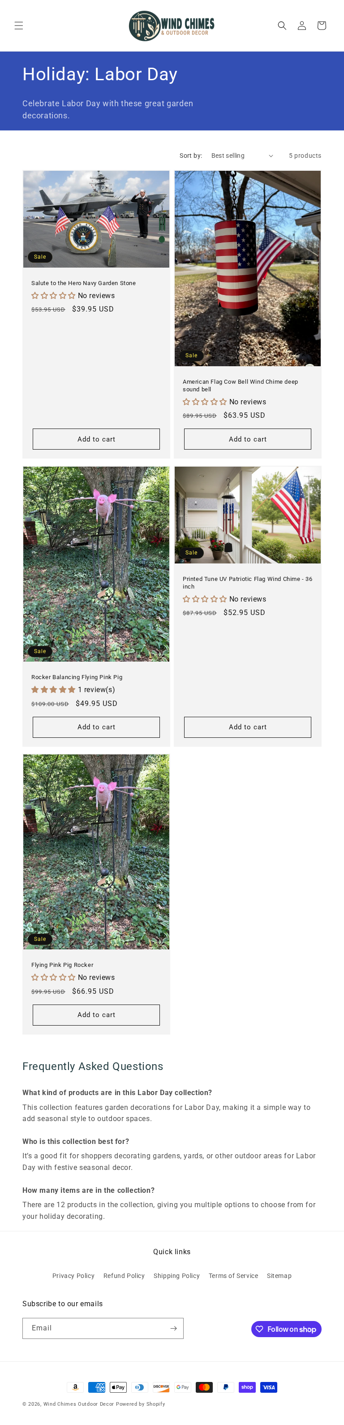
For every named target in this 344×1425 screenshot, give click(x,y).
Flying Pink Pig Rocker (62, 965)
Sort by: (191, 155)
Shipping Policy (177, 1275)
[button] (19, 25)
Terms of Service (233, 1275)
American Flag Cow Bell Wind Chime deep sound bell (240, 385)
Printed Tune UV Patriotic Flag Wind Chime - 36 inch (248, 583)
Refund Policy (124, 1275)
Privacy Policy (73, 1275)
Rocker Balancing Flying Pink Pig (76, 677)
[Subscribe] (173, 1328)
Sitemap (279, 1275)
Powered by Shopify (140, 1404)
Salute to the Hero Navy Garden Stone (83, 283)
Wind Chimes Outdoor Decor (79, 1404)
